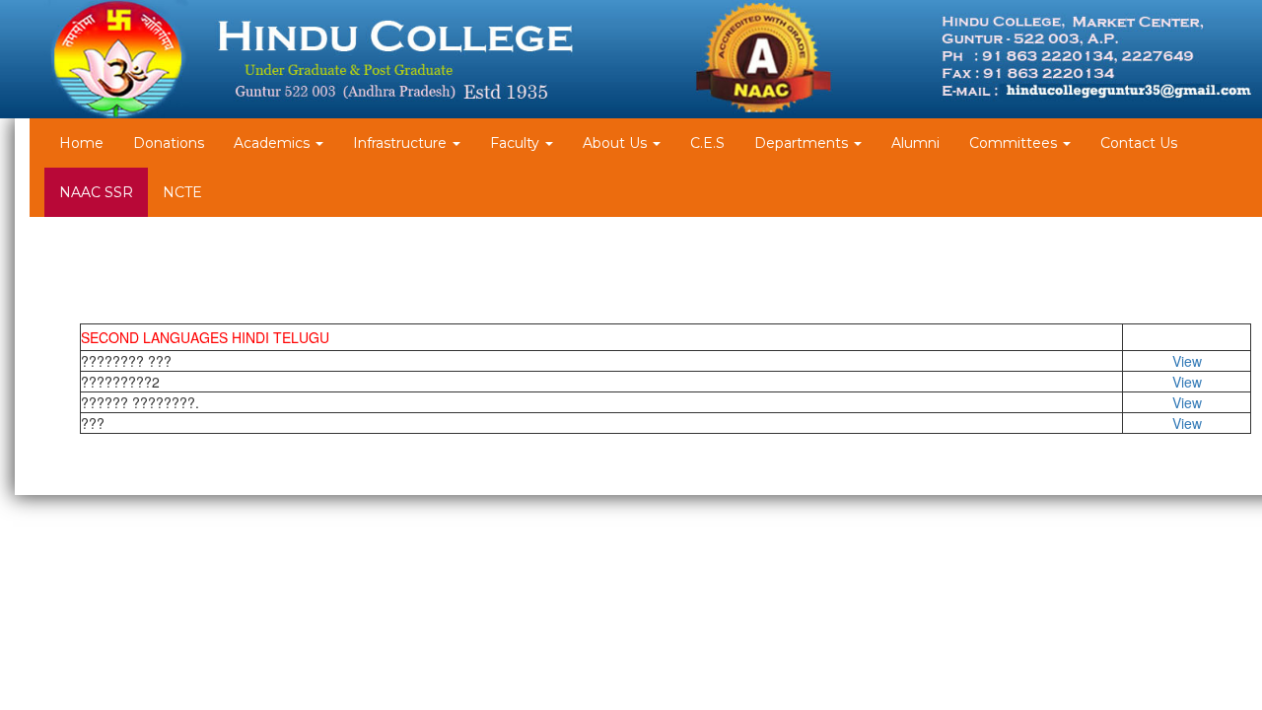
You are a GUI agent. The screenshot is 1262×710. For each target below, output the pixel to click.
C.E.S (707, 143)
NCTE (182, 192)
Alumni (915, 143)
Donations (168, 143)
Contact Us (1138, 143)
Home (81, 143)
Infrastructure (402, 143)
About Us (617, 143)
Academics (274, 143)
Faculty (516, 143)
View (1187, 361)
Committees (1015, 143)
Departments (803, 143)
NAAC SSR (96, 192)
